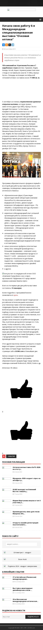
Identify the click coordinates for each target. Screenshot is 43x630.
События (11, 456)
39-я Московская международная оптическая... (25, 600)
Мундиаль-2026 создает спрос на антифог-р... (26, 479)
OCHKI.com (31, 628)
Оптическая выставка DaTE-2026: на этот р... (27, 468)
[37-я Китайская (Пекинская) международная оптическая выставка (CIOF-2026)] (6, 581)
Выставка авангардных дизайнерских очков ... (22, 589)
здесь (15, 295)
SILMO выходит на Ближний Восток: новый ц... (24, 490)
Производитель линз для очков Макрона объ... (26, 513)
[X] (9, 45)
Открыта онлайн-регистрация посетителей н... (25, 524)
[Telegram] (12, 45)
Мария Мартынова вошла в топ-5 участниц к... (27, 501)
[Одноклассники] (6, 45)
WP (25, 628)
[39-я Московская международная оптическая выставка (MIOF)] (6, 604)
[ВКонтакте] (3, 45)
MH (22, 628)
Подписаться (33, 617)
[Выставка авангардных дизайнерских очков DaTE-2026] (6, 593)
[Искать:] (21, 544)
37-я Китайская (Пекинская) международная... (24, 578)
